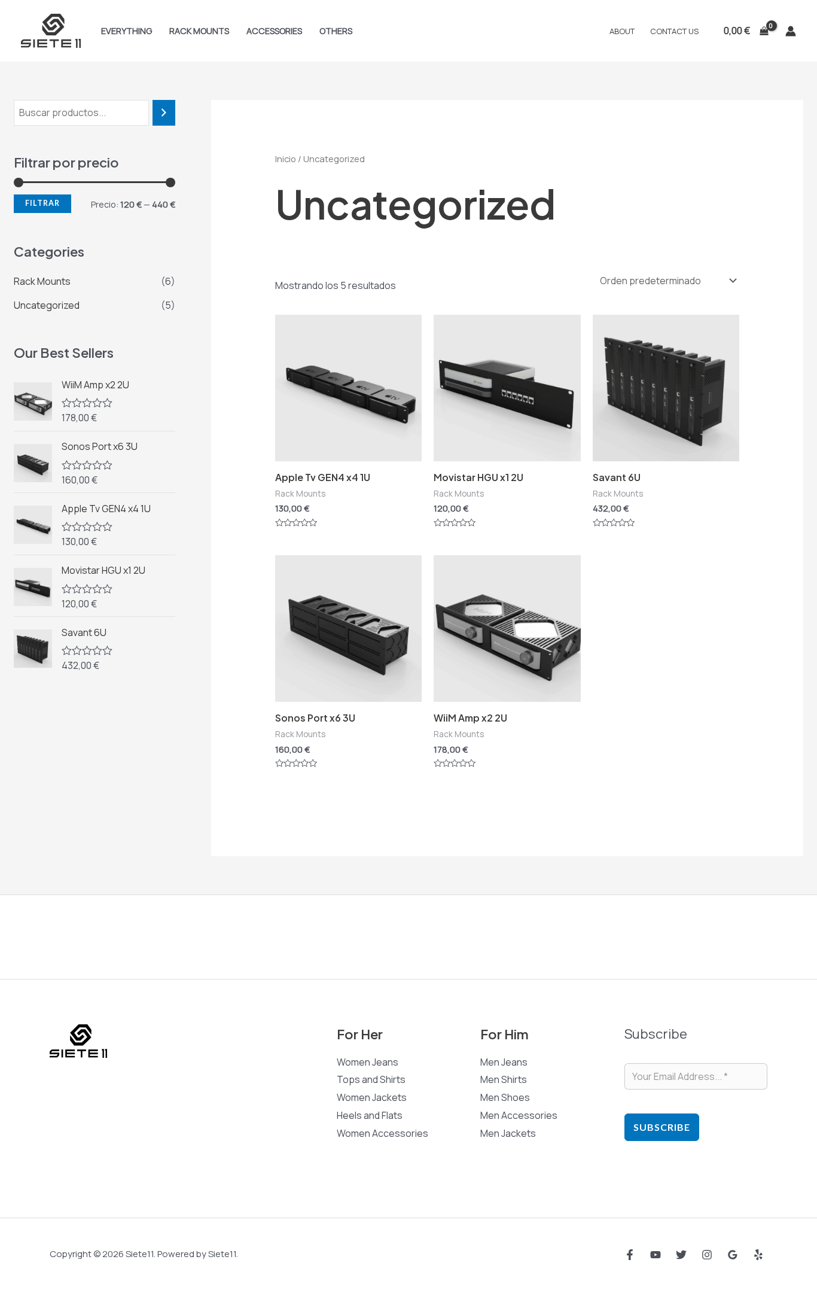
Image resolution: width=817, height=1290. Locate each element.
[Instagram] (707, 1254)
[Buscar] (164, 113)
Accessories (274, 30)
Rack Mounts (199, 30)
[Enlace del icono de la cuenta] (790, 31)
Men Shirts (503, 1079)
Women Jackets (372, 1097)
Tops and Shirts (371, 1079)
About (622, 31)
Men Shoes (505, 1097)
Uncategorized (47, 305)
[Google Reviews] (732, 1254)
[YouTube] (655, 1254)
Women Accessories (382, 1133)
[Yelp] (758, 1254)
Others (335, 30)
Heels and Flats (370, 1115)
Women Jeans (367, 1062)
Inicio (285, 159)
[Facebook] (629, 1254)
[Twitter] (681, 1254)
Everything (126, 30)
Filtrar (42, 203)
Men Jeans (504, 1062)
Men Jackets (508, 1133)
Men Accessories (518, 1115)
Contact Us (674, 31)
